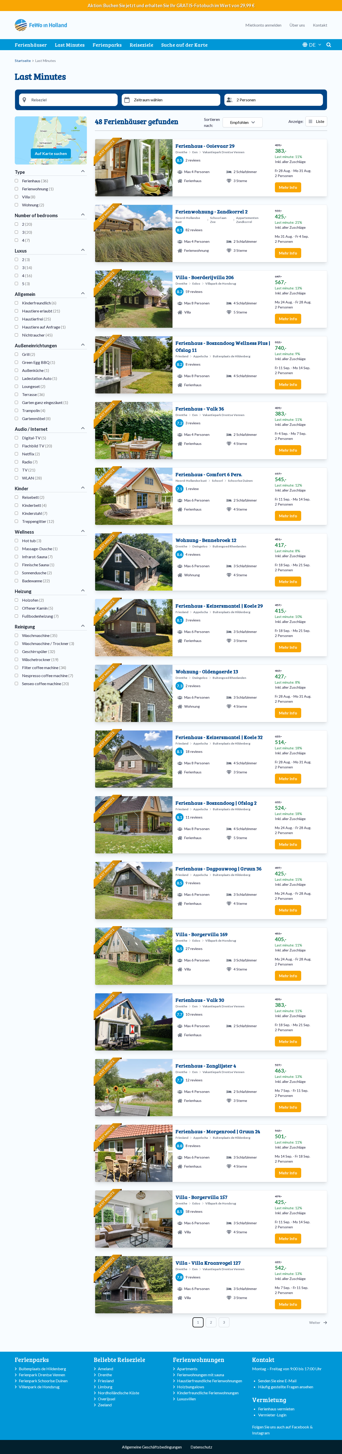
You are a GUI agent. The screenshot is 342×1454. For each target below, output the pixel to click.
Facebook (300, 1426)
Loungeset (33, 386)
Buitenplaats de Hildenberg (42, 1368)
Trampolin (33, 410)
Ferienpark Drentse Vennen (42, 1374)
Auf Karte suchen (51, 153)
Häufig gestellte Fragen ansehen (285, 1386)
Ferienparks (107, 44)
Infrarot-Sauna (37, 556)
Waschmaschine (39, 635)
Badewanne (36, 580)
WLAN (32, 477)
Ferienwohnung (38, 188)
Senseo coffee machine (45, 683)
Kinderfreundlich (39, 302)
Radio (30, 461)
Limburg (105, 1386)
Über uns (297, 25)
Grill (28, 354)
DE (312, 45)
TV (28, 469)
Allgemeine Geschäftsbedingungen (152, 1446)
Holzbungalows (190, 1386)
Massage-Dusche (40, 548)
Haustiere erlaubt (41, 310)
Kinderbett (34, 505)
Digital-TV (34, 437)
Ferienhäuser (31, 44)
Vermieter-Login (272, 1414)
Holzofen (33, 600)
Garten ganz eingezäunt (45, 402)
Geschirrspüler (38, 651)
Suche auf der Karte (184, 44)
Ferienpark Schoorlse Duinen (43, 1380)
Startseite (23, 60)
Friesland (106, 1380)
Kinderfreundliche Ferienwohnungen (208, 1392)
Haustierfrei (36, 318)
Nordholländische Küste (118, 1392)
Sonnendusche (37, 572)
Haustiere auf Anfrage (44, 327)
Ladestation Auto (39, 378)
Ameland (105, 1368)
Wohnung (33, 204)
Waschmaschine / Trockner (48, 643)
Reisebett (33, 497)
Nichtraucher (37, 335)
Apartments (187, 1368)
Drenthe (105, 1374)
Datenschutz (201, 1446)
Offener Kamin (37, 608)
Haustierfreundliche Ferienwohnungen (209, 1380)
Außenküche (35, 370)
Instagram (261, 1432)
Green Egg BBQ (38, 362)
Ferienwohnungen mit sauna (200, 1374)
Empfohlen (239, 122)
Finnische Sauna (38, 564)
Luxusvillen (186, 1398)
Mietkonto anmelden (263, 25)
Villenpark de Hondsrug (39, 1386)
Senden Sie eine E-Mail (277, 1380)
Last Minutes (70, 44)
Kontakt (320, 25)
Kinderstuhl (34, 513)
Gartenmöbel (36, 418)
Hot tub (31, 540)
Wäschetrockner (40, 659)
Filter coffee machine (44, 667)
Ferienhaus (35, 180)
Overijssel (106, 1398)
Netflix (31, 453)
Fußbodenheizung (40, 616)
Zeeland (105, 1404)
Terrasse (33, 394)
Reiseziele (141, 44)
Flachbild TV (37, 445)
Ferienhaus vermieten (276, 1408)
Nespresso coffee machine (47, 675)
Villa (28, 196)
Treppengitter (38, 521)
